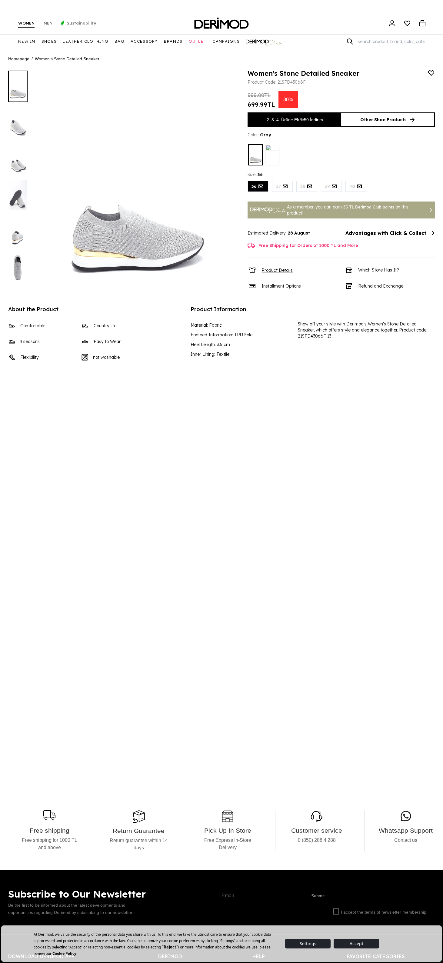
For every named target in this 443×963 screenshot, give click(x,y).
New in (26, 41)
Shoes (49, 41)
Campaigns (226, 41)
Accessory (144, 41)
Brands (173, 41)
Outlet (198, 41)
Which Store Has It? (378, 270)
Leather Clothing (85, 41)
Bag (120, 41)
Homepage (18, 58)
